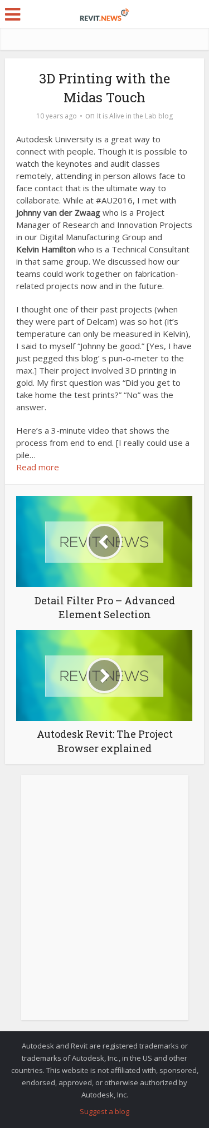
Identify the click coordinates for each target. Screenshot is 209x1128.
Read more (37, 467)
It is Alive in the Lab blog (135, 116)
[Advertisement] (104, 903)
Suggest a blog (104, 1111)
